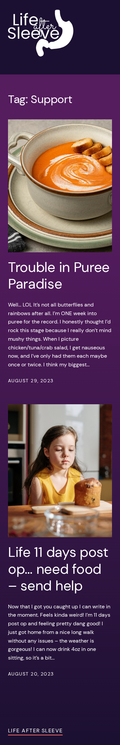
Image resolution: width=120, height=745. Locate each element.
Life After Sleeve (35, 730)
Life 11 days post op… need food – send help (58, 569)
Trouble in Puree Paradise (59, 276)
